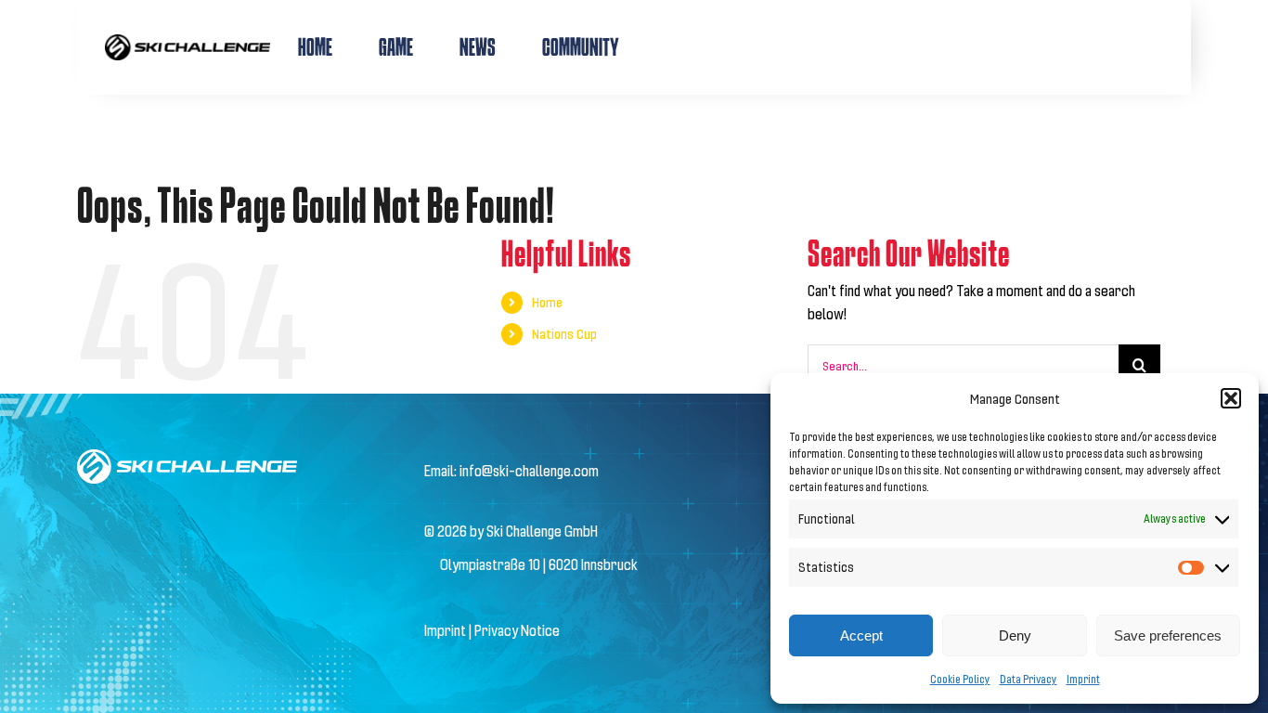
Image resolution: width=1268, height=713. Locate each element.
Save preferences (1168, 635)
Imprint (1083, 678)
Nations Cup (564, 334)
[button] (1231, 398)
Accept (861, 635)
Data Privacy (1028, 678)
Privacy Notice (517, 630)
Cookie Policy (960, 678)
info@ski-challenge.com (529, 470)
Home (547, 302)
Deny (1015, 635)
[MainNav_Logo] (187, 41)
